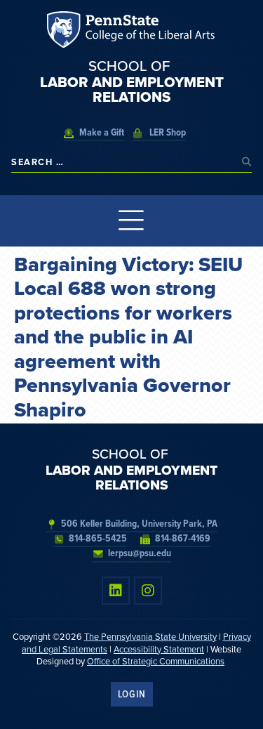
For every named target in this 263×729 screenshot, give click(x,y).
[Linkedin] (116, 591)
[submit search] (247, 161)
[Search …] (123, 162)
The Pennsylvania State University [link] (150, 636)
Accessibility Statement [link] (159, 649)
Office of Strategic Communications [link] (155, 661)
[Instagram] (148, 591)
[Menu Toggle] (131, 221)
